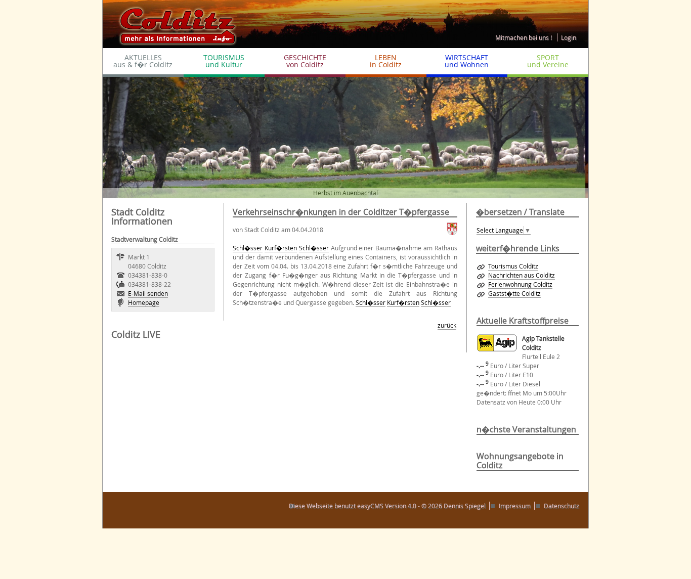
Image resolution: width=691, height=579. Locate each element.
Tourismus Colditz (513, 266)
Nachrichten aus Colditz (521, 275)
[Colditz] (173, 23)
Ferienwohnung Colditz (520, 284)
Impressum (515, 506)
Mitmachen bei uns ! (523, 37)
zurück (447, 325)
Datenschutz (561, 506)
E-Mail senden (148, 293)
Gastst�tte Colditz (514, 293)
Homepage (143, 302)
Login (568, 37)
